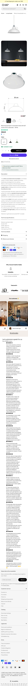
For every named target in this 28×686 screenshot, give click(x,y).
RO (12, 684)
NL (8, 684)
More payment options (14, 158)
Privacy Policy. (6, 585)
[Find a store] (17, 5)
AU (1, 683)
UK (21, 684)
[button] (4, 130)
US (23, 684)
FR (19, 683)
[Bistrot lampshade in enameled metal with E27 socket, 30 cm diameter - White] (4, 142)
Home (2, 13)
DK (14, 683)
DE (12, 683)
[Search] (25, 9)
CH (8, 683)
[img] (14, 343)
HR (23, 683)
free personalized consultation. (12, 169)
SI (19, 684)
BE (5, 683)
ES (17, 683)
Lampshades (9, 13)
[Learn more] (3, 134)
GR (21, 683)
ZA (25, 684)
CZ (10, 683)
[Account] (20, 5)
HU (26, 683)
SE (17, 684)
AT (3, 683)
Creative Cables (8, 672)
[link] (5, 290)
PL (10, 684)
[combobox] (14, 8)
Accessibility (15, 681)
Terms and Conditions (20, 583)
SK (15, 684)
